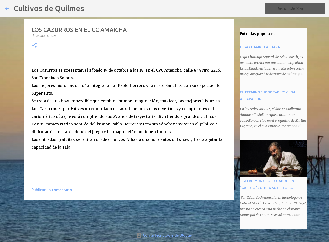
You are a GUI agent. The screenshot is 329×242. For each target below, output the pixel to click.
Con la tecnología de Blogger (167, 235)
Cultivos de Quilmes (48, 8)
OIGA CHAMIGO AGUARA (260, 47)
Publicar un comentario (52, 190)
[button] (34, 45)
